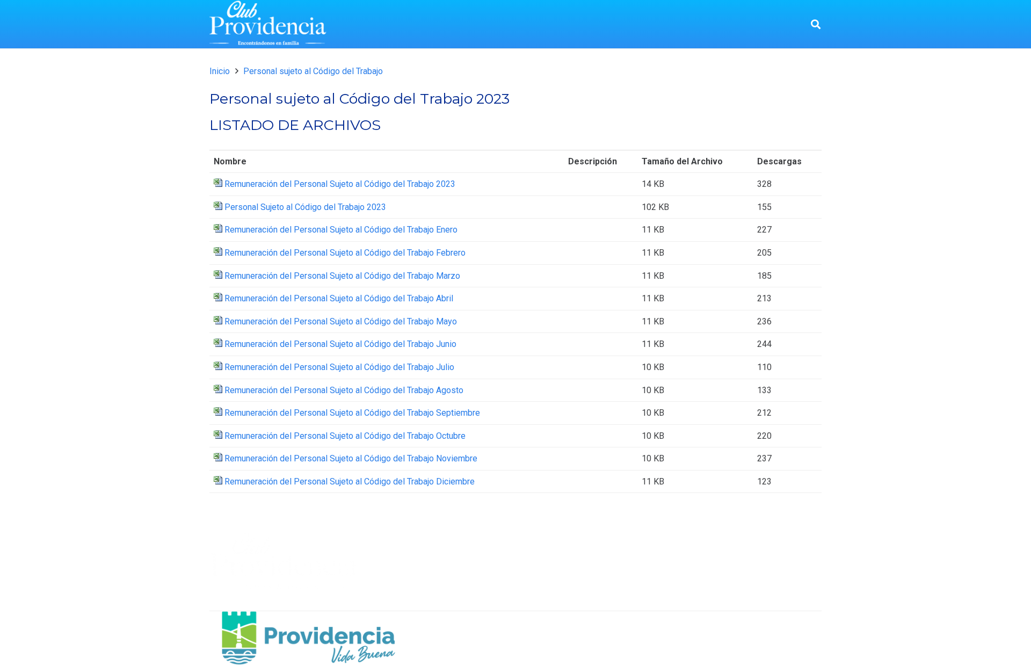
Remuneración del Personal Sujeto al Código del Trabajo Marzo (342, 276)
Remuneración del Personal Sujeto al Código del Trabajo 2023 (339, 184)
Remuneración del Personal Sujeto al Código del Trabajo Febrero (345, 253)
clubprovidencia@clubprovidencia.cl (774, 600)
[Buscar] (815, 24)
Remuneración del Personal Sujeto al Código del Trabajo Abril (338, 298)
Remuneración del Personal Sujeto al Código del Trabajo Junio (340, 344)
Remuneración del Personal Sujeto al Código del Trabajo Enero (341, 230)
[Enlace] (267, 24)
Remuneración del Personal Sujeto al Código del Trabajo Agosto (343, 390)
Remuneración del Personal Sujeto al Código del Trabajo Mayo (340, 321)
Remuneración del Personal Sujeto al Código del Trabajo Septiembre (352, 413)
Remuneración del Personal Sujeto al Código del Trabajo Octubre (345, 436)
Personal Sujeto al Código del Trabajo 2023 (305, 207)
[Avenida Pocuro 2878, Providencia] (685, 563)
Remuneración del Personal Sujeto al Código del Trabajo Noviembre (350, 458)
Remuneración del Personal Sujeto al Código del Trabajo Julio (339, 367)
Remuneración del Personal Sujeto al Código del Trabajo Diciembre (349, 481)
